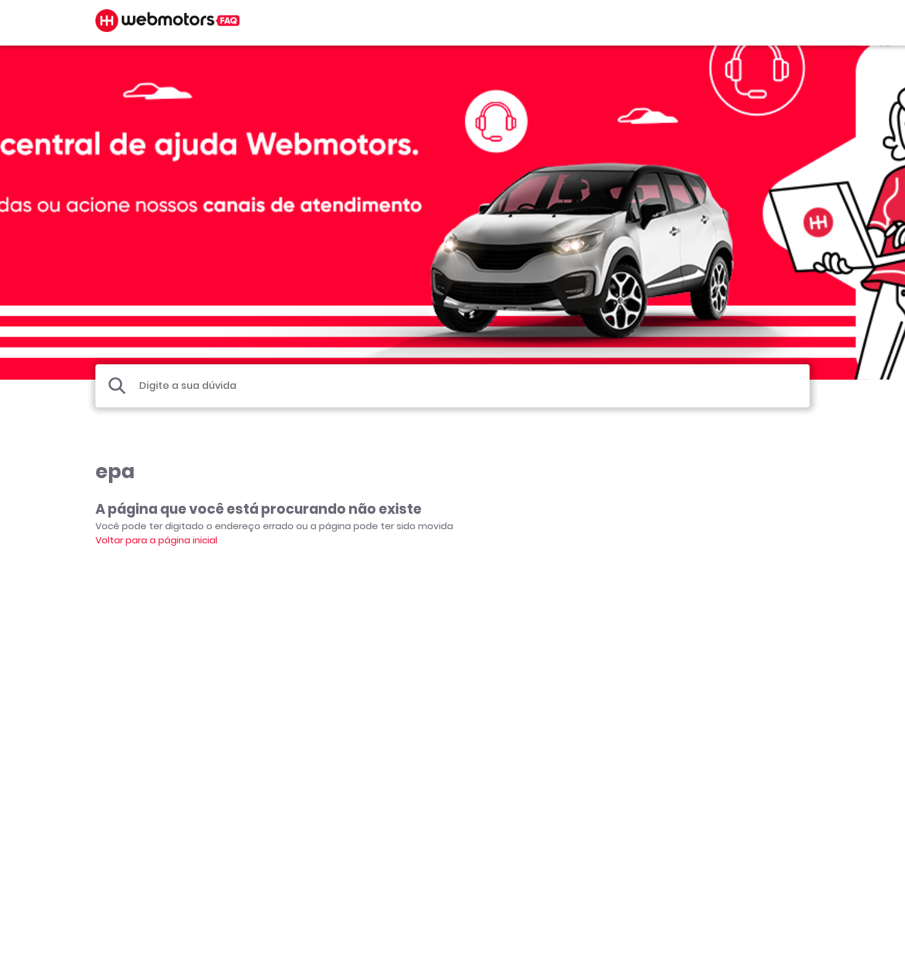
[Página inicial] (167, 28)
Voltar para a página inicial (156, 539)
